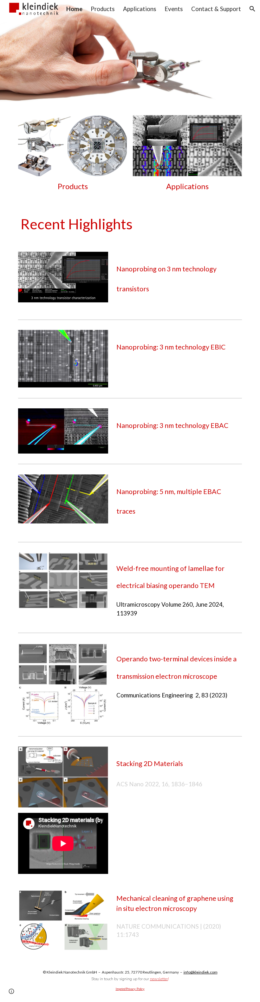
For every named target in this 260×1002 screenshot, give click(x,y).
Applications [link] (139, 8)
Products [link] (103, 8)
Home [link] (74, 8)
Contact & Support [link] (216, 8)
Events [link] (174, 8)
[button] (252, 8)
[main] (72, 186)
